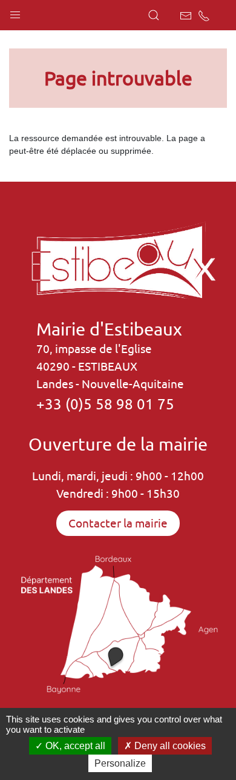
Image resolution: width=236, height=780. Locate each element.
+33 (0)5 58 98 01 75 (105, 403)
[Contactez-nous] (186, 16)
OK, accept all (74, 746)
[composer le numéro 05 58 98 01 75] (204, 16)
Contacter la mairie (118, 523)
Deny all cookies (169, 746)
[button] (15, 12)
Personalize (120, 763)
